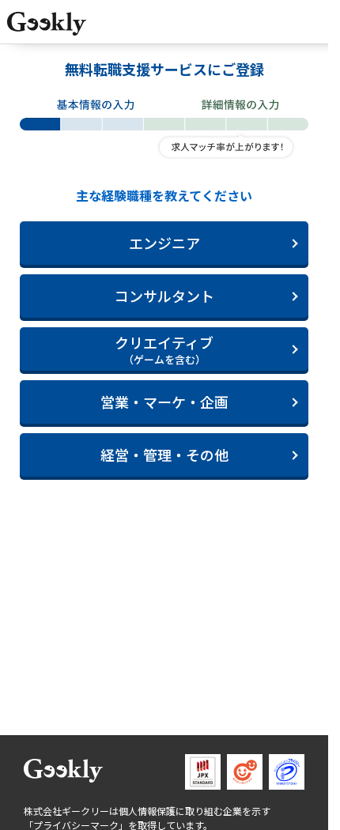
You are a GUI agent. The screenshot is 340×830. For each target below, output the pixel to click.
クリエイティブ (164, 350)
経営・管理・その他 (164, 454)
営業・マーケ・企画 (164, 401)
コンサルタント (164, 295)
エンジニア (164, 242)
